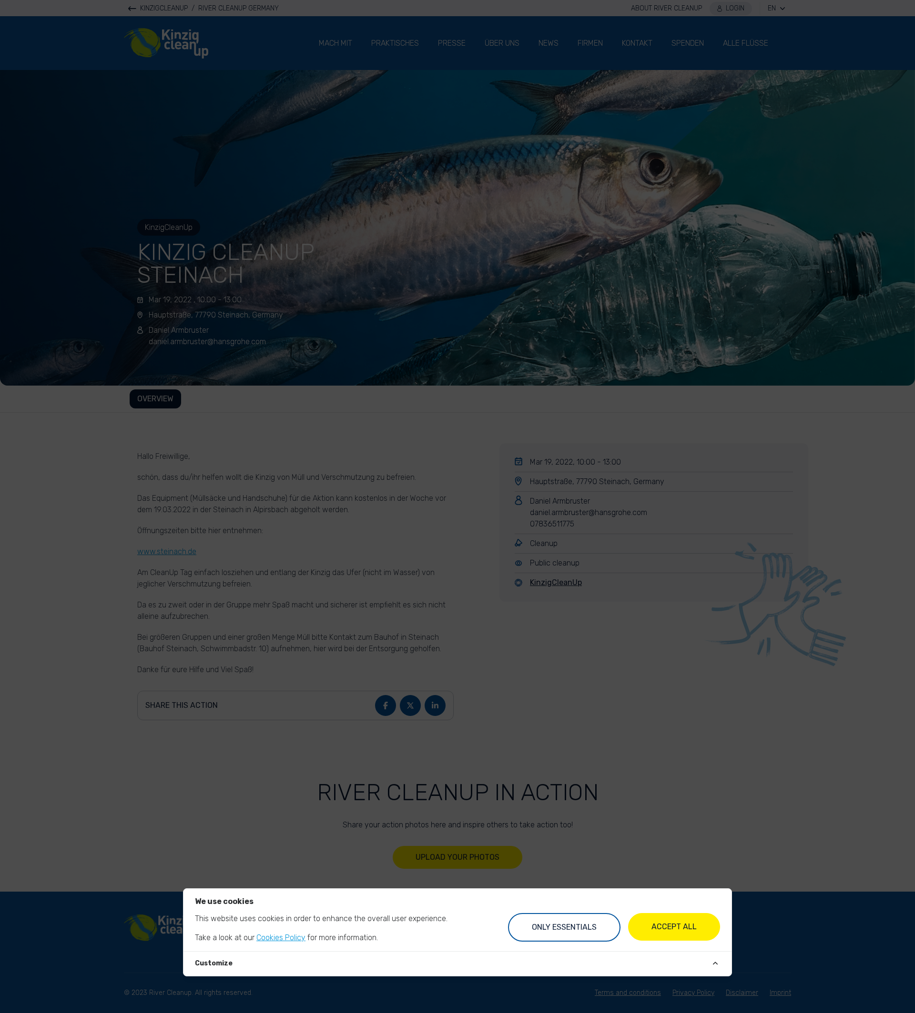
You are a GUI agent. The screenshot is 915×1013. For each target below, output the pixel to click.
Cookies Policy (280, 937)
